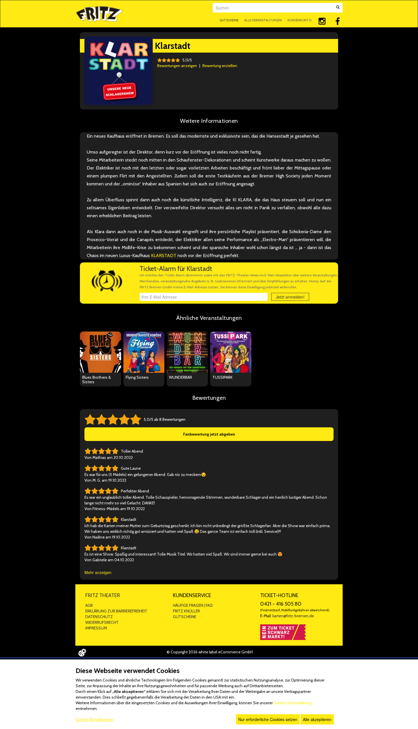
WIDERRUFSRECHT (102, 622)
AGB (89, 605)
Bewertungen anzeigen (177, 65)
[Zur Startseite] (99, 13)
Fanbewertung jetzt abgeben (209, 434)
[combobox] (272, 8)
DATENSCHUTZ (99, 616)
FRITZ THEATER (102, 595)
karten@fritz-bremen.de (293, 615)
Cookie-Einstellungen (95, 719)
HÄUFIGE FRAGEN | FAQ (193, 605)
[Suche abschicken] (338, 8)
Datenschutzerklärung (292, 702)
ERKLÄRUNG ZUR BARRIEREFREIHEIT (116, 611)
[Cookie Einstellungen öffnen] (82, 652)
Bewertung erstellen (219, 65)
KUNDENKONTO (299, 20)
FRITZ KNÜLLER (186, 611)
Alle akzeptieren (317, 719)
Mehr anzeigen (97, 572)
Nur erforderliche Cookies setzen (267, 719)
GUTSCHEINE (229, 20)
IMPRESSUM (96, 628)
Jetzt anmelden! (290, 297)
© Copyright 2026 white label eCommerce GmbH (210, 652)
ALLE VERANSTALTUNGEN (263, 20)
